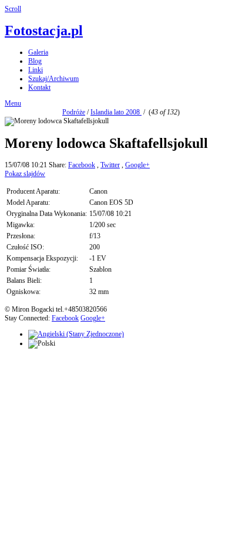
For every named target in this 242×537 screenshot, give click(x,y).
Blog (35, 61)
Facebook (81, 165)
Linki (35, 70)
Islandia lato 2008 (116, 112)
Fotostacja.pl (44, 30)
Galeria (38, 52)
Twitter (110, 165)
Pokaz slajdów (25, 174)
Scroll (13, 9)
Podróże (73, 112)
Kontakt (39, 87)
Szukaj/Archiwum (53, 79)
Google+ (137, 165)
